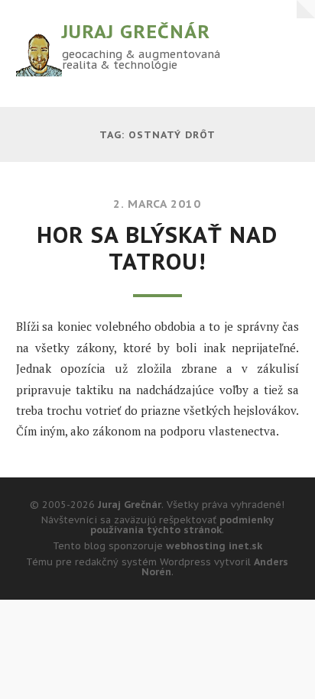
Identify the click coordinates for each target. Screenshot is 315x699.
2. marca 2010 (157, 203)
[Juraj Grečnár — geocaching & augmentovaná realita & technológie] (39, 53)
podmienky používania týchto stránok (182, 524)
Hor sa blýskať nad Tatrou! (157, 248)
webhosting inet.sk (214, 545)
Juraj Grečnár (136, 32)
